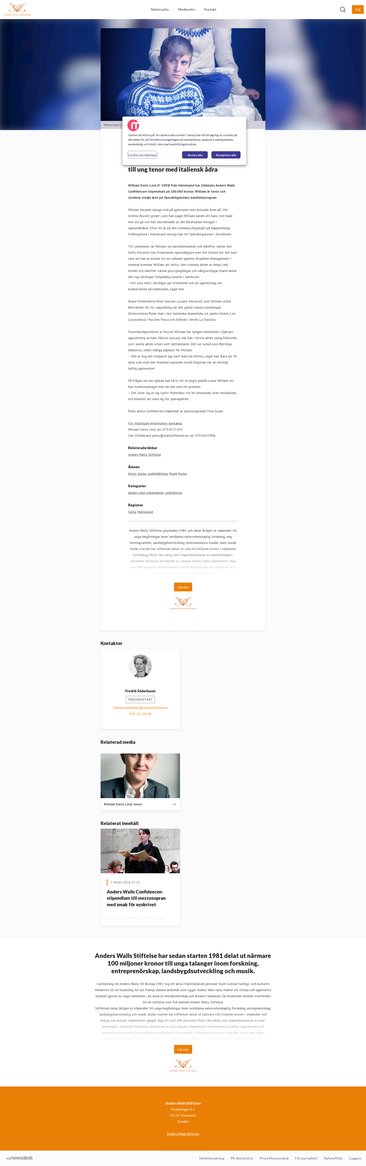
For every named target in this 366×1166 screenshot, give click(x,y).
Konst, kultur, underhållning (148, 473)
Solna (132, 512)
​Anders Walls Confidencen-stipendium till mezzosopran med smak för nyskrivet (136, 898)
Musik (173, 473)
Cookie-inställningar (142, 155)
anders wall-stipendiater (146, 493)
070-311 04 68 (140, 714)
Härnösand (145, 512)
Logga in (355, 1158)
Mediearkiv (186, 9)
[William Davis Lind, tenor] (140, 775)
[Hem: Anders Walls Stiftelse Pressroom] (17, 9)
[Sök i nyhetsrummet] (343, 9)
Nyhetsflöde (333, 1158)
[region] (184, 141)
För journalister (306, 1158)
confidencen (173, 493)
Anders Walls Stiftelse (144, 454)
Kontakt (210, 9)
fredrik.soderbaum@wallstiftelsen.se (140, 707)
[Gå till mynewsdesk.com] (20, 1158)
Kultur (182, 473)
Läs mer (183, 587)
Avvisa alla (195, 155)
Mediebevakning (211, 1158)
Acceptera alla (226, 155)
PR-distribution (241, 1158)
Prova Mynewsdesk (274, 1158)
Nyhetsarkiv (160, 9)
